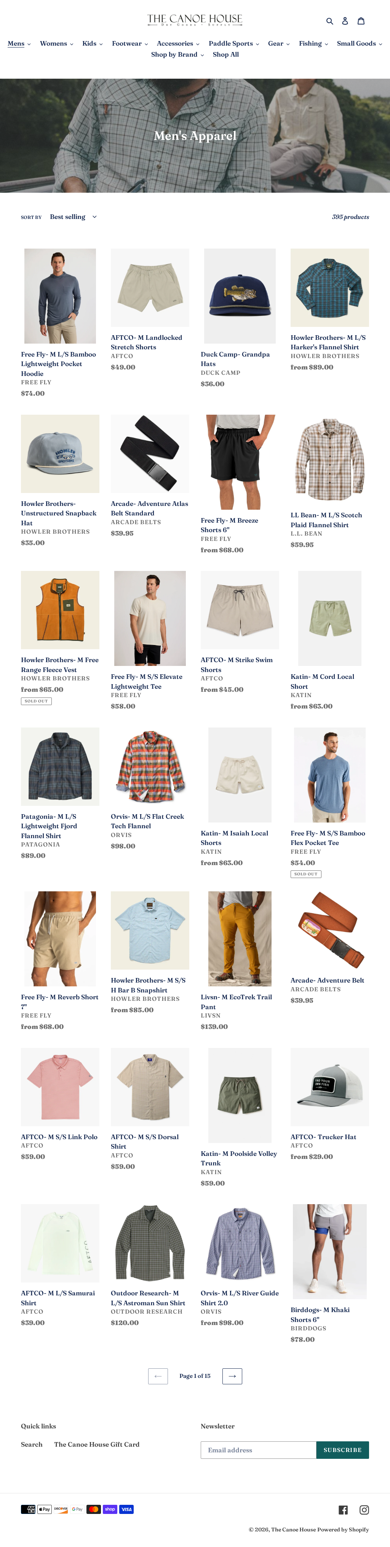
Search (32, 1444)
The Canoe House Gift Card (97, 1444)
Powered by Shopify (343, 1529)
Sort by (31, 217)
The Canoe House (293, 1529)
